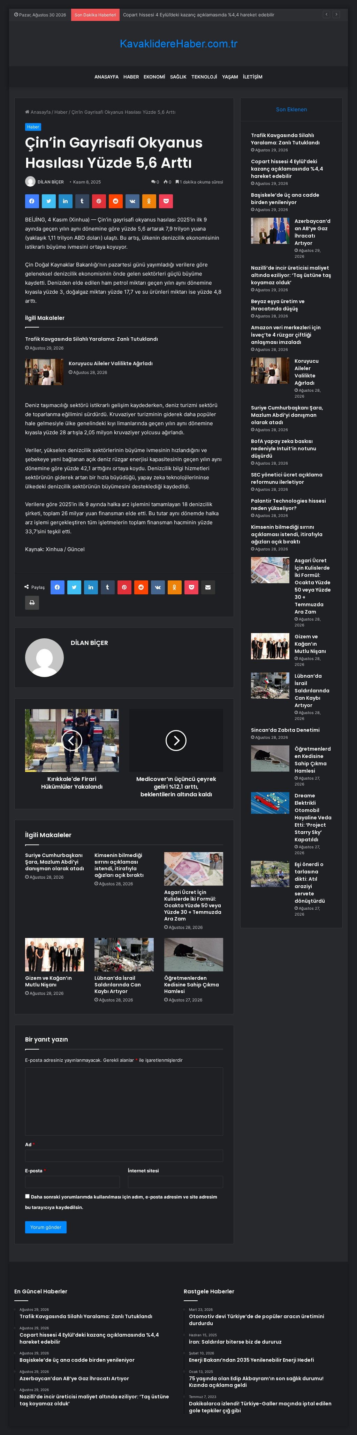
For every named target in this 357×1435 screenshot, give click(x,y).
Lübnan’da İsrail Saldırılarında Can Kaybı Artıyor (117, 985)
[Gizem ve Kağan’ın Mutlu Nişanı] (54, 954)
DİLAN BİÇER (51, 182)
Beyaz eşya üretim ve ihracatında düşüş (278, 305)
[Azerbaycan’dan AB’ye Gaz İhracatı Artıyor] (270, 231)
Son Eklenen (291, 109)
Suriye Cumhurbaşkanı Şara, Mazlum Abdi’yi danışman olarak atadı (54, 862)
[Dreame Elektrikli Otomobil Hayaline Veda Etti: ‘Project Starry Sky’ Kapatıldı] (270, 803)
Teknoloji (204, 77)
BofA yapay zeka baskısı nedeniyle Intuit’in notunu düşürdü (283, 448)
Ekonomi (154, 77)
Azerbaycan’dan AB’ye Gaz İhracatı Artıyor (313, 232)
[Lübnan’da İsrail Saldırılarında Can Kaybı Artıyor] (124, 954)
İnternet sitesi (143, 1170)
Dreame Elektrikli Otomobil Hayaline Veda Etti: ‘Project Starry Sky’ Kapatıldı (313, 817)
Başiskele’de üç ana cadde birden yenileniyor (285, 198)
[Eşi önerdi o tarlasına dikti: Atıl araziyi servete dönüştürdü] (270, 874)
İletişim (253, 77)
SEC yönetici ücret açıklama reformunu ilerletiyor (286, 478)
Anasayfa (106, 77)
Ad (30, 1144)
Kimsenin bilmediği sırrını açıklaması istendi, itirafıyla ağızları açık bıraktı (119, 865)
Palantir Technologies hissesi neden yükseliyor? (288, 504)
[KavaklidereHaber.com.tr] (178, 43)
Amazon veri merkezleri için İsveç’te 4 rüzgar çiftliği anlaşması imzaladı (286, 335)
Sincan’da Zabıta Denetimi (285, 730)
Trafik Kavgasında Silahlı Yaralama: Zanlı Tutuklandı (91, 339)
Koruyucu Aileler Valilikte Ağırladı (111, 363)
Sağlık (178, 77)
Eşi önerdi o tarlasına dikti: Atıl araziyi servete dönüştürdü (310, 882)
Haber (131, 77)
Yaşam (230, 77)
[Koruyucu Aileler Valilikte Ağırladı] (44, 372)
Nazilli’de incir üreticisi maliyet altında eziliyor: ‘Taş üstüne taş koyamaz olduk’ (291, 275)
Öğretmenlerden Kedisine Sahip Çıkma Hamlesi (191, 985)
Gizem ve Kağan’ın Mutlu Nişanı (48, 981)
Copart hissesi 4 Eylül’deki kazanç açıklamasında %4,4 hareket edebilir (287, 169)
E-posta (35, 1170)
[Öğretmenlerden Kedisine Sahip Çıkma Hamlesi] (193, 954)
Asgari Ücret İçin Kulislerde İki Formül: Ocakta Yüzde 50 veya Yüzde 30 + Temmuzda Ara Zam (192, 905)
